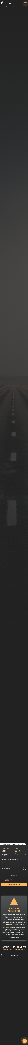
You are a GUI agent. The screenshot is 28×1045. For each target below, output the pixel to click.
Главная (3, 6)
